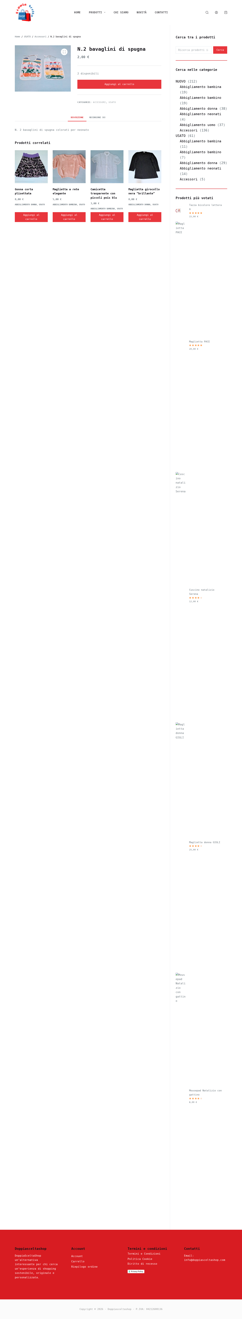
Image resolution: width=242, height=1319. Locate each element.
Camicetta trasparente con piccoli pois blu (104, 193)
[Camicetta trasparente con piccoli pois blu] (107, 166)
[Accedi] (216, 12)
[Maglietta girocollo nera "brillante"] (144, 166)
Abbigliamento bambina (65, 204)
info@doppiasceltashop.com (204, 1260)
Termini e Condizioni (144, 1253)
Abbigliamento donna (26, 204)
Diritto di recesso (142, 1263)
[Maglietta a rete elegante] (69, 166)
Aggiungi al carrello (119, 84)
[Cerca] (207, 12)
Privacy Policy (137, 1271)
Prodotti (95, 12)
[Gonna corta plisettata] (31, 166)
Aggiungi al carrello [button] (31, 217)
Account (77, 1256)
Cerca (220, 49)
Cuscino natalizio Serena (201, 591)
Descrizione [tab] (77, 117)
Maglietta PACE (199, 341)
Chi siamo (121, 12)
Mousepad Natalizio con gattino (205, 1092)
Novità (142, 12)
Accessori (99, 102)
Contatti (161, 12)
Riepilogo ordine (84, 1266)
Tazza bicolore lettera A (205, 207)
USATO (112, 102)
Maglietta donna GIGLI (204, 842)
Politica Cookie (140, 1259)
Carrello (77, 1261)
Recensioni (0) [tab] (97, 117)
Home (77, 12)
